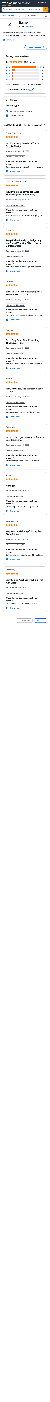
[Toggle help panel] (46, 15)
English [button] (41, 2)
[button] (8, 67)
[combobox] (22, 9)
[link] (32, 15)
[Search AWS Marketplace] (45, 9)
